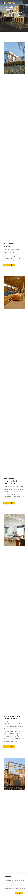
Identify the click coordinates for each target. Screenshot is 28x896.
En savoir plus (8, 892)
